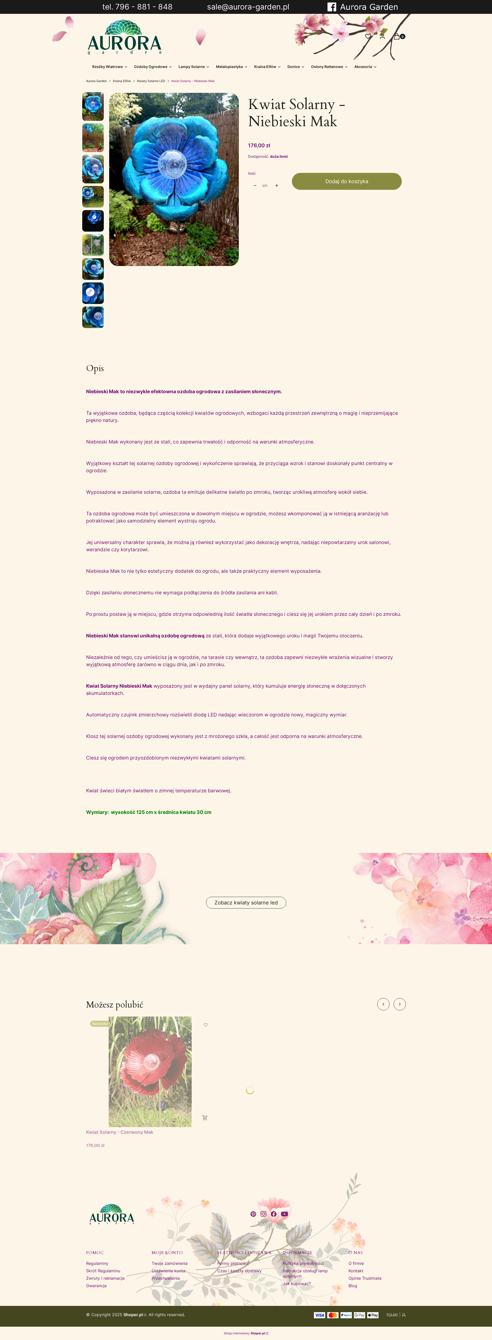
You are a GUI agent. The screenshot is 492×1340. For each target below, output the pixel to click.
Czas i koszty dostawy (239, 1270)
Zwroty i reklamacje (105, 1278)
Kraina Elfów (122, 81)
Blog (352, 1285)
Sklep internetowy (244, 1333)
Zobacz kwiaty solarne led (246, 903)
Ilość (252, 173)
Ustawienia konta (168, 1270)
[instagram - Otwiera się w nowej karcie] (263, 1214)
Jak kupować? (297, 1283)
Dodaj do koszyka (346, 181)
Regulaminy (97, 1263)
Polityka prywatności (303, 1263)
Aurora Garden (96, 81)
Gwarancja (96, 1285)
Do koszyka (205, 1118)
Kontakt (355, 1270)
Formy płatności (232, 1263)
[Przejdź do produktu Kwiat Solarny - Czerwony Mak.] (150, 1072)
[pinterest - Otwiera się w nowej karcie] (253, 1214)
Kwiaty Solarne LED (151, 81)
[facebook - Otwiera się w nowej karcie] (274, 1214)
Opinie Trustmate (365, 1278)
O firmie (356, 1263)
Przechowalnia (166, 1278)
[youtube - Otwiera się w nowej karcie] (284, 1214)
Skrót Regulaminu (103, 1270)
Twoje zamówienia (170, 1263)
